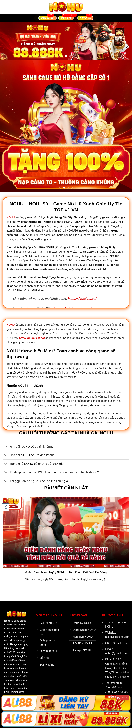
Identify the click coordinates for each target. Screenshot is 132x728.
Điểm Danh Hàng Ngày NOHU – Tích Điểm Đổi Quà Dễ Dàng (66, 572)
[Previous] (7, 41)
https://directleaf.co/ (82, 298)
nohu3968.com (12, 652)
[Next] (125, 41)
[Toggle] (6, 447)
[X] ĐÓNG (122, 697)
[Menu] (5, 7)
